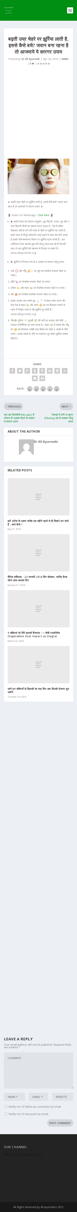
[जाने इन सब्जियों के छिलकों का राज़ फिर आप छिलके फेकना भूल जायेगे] (39, 664)
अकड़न (64, 59)
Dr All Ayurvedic (30, 59)
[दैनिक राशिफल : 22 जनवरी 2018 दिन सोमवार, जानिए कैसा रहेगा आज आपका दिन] (39, 552)
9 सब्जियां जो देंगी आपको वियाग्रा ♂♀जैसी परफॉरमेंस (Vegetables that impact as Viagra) (34, 634)
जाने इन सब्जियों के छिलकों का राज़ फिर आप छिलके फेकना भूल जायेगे (38, 690)
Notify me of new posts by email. (28, 1114)
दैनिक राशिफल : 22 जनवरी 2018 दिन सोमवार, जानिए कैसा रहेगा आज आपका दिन (37, 578)
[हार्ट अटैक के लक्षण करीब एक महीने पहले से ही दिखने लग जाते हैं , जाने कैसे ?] (39, 496)
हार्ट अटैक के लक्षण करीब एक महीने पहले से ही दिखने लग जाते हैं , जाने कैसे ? (38, 522)
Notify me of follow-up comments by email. (34, 1106)
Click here (43, 215)
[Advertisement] (38, 114)
